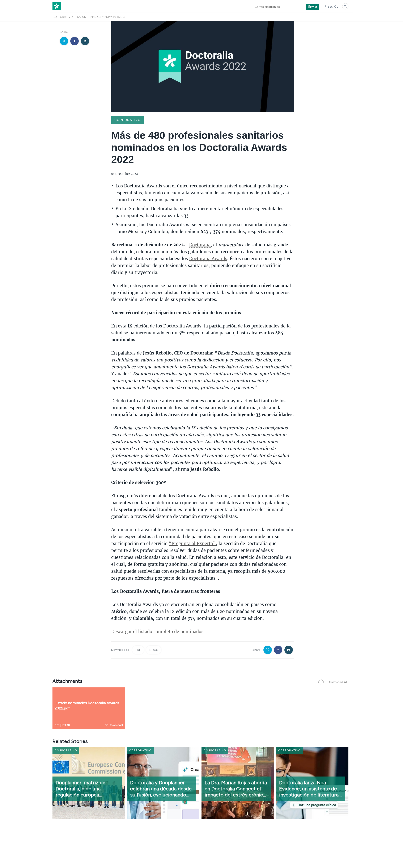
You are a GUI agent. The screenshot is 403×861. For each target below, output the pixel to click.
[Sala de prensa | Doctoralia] (56, 10)
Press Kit (331, 6)
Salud (81, 17)
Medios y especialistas (107, 17)
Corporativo (62, 17)
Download (116, 725)
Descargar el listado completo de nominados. (158, 631)
